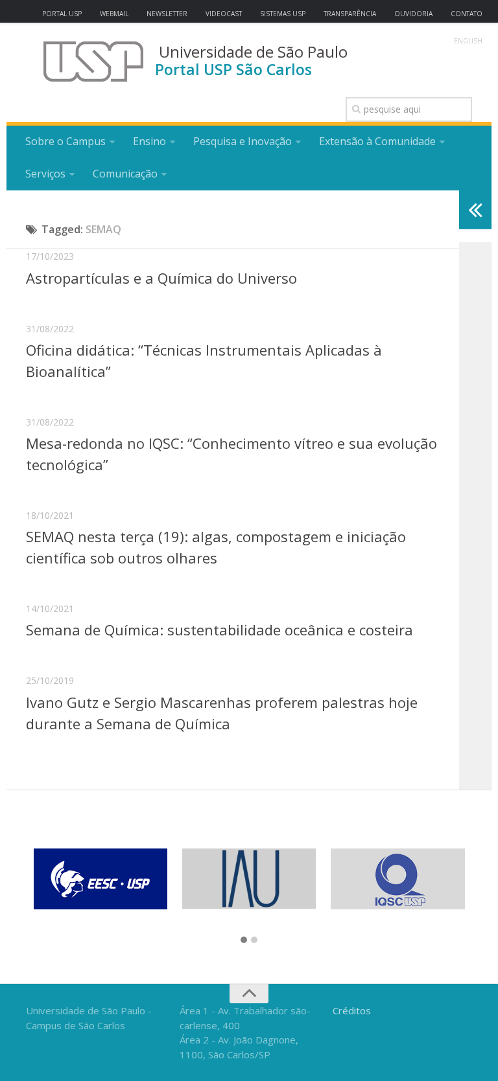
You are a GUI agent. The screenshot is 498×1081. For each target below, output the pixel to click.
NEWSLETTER (167, 13)
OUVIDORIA (413, 13)
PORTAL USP (62, 13)
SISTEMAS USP (282, 13)
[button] (244, 940)
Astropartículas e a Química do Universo (161, 278)
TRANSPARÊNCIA (350, 13)
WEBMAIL (114, 13)
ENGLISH (468, 40)
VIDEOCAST (224, 13)
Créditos (352, 1010)
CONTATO (466, 13)
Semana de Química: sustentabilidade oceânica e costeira (219, 629)
